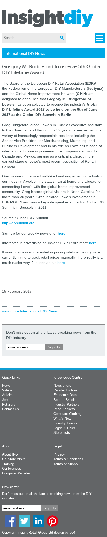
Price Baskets (64, 409)
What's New (62, 418)
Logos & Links (64, 428)
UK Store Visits (13, 459)
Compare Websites (16, 473)
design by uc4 (64, 532)
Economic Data (65, 395)
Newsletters (62, 385)
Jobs (5, 400)
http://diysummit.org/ (19, 223)
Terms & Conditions (68, 459)
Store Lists (62, 433)
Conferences (11, 469)
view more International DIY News (30, 311)
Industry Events (65, 423)
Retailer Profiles (65, 390)
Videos (7, 390)
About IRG (10, 454)
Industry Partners (66, 404)
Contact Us (10, 409)
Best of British (64, 400)
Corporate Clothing (67, 414)
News (6, 385)
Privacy (59, 454)
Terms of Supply (66, 464)
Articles (8, 395)
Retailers (8, 404)
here (61, 233)
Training (8, 464)
